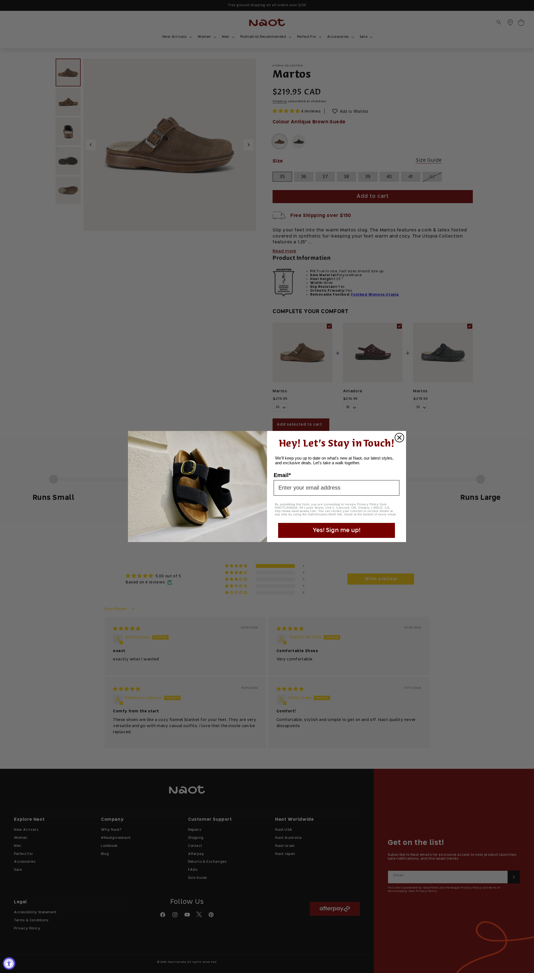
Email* (282, 475)
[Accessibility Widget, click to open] (9, 963)
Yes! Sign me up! (336, 530)
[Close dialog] (399, 437)
